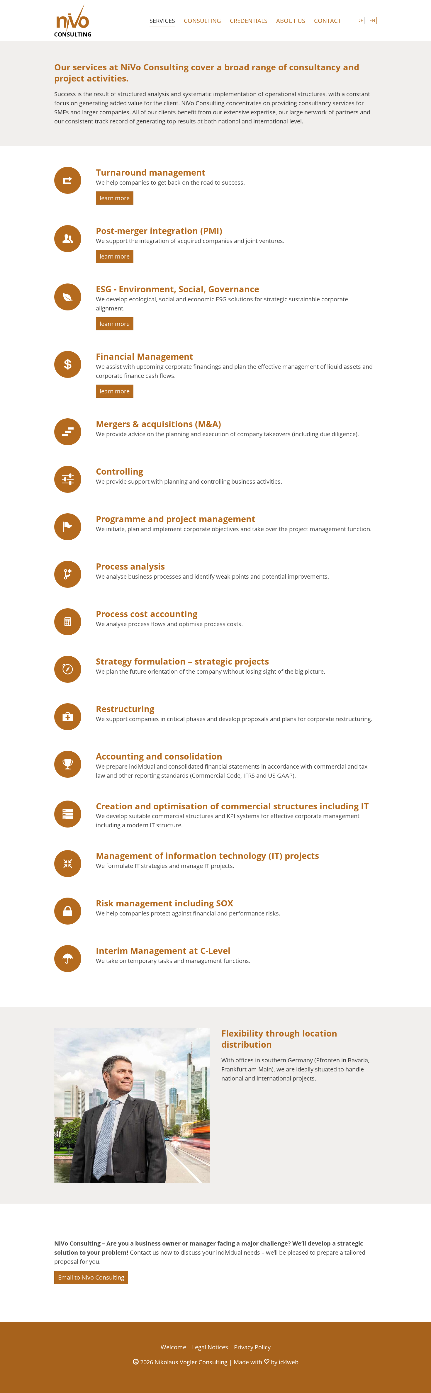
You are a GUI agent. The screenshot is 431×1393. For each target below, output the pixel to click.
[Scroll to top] (416, 1378)
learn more (115, 198)
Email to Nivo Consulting (91, 1277)
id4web (288, 1362)
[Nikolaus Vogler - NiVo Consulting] (72, 20)
